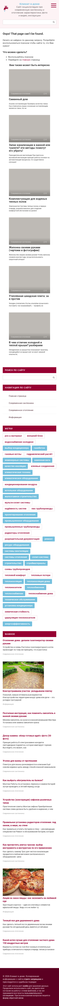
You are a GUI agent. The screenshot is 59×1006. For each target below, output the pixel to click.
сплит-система (40, 557)
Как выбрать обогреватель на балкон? (23, 780)
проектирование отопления (20, 514)
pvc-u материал (13, 436)
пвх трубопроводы (42, 508)
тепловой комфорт (15, 575)
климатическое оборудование (21, 478)
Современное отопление (21, 410)
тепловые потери (40, 575)
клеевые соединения (42, 466)
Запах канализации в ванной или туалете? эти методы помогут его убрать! (29, 147)
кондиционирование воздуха (21, 484)
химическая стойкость (17, 612)
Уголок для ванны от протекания (20, 761)
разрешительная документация (22, 539)
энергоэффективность (17, 624)
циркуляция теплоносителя (20, 618)
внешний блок (35, 436)
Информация (15, 417)
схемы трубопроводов (17, 569)
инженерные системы (17, 460)
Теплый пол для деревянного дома (21, 920)
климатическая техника (17, 472)
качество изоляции (15, 466)
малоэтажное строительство (21, 496)
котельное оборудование (19, 490)
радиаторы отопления (17, 533)
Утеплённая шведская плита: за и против (29, 297)
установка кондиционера (19, 605)
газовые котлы (13, 454)
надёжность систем (15, 508)
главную (26, 60)
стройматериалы (36, 563)
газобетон (39, 448)
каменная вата (42, 460)
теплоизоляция (13, 581)
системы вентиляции (16, 551)
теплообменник (35, 587)
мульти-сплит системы (17, 502)
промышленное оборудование (22, 521)
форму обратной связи (13, 998)
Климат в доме (29, 3)
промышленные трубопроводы (22, 527)
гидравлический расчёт (40, 454)
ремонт (49, 539)
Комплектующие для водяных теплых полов (28, 200)
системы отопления (16, 557)
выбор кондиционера (17, 448)
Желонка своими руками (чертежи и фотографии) (24, 249)
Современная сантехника (21, 403)
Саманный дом (18, 99)
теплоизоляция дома (38, 581)
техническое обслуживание (20, 599)
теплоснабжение (14, 593)
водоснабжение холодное (19, 442)
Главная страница (17, 396)
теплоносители (13, 587)
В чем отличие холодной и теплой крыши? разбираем (26, 344)
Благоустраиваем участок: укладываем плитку (27, 691)
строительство (13, 563)
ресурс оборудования (17, 545)
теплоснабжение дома (40, 593)
